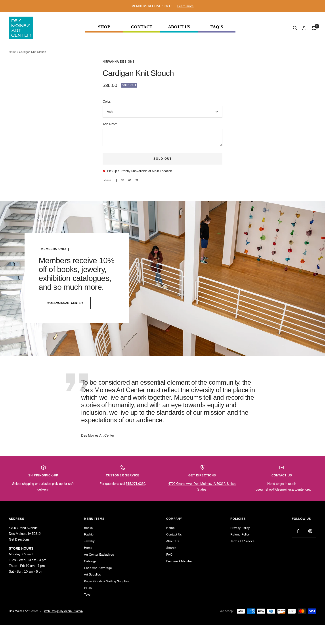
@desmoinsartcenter (65, 303)
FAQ (169, 554)
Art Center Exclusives (99, 554)
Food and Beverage (98, 568)
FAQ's (216, 27)
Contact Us (174, 534)
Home (12, 52)
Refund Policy (240, 534)
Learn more (185, 6)
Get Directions (19, 539)
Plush (88, 588)
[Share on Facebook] (116, 180)
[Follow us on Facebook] (298, 531)
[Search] (295, 28)
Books (88, 528)
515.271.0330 (135, 483)
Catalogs (90, 561)
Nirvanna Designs (119, 61)
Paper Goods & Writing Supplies (106, 581)
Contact (141, 27)
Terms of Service (242, 541)
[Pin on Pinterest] (122, 180)
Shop (104, 27)
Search (171, 547)
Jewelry (89, 541)
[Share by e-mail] (136, 180)
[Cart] (314, 28)
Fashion (89, 534)
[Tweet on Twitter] (129, 180)
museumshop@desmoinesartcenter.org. (282, 489)
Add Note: (110, 124)
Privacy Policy (240, 528)
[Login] (304, 28)
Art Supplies (92, 574)
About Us (179, 27)
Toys (87, 594)
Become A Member (179, 561)
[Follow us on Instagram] (310, 531)
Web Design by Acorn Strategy (63, 611)
